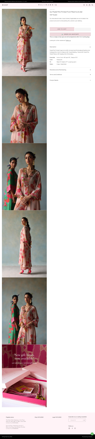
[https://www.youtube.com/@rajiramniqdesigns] (75, 428)
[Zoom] (44, 11)
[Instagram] (69, 428)
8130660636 (15, 428)
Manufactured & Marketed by (58, 70)
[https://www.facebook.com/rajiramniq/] (72, 428)
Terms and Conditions (56, 74)
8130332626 (15, 423)
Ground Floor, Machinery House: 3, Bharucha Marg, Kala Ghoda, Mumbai (15, 426)
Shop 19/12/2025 (39, 417)
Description (53, 47)
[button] (83, 29)
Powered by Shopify (87, 436)
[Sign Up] (84, 420)
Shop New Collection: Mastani (47, 1)
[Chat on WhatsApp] (92, 433)
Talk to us (68, 40)
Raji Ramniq (6, 436)
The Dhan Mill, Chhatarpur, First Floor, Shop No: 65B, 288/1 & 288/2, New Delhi (16, 420)
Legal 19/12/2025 (56, 417)
